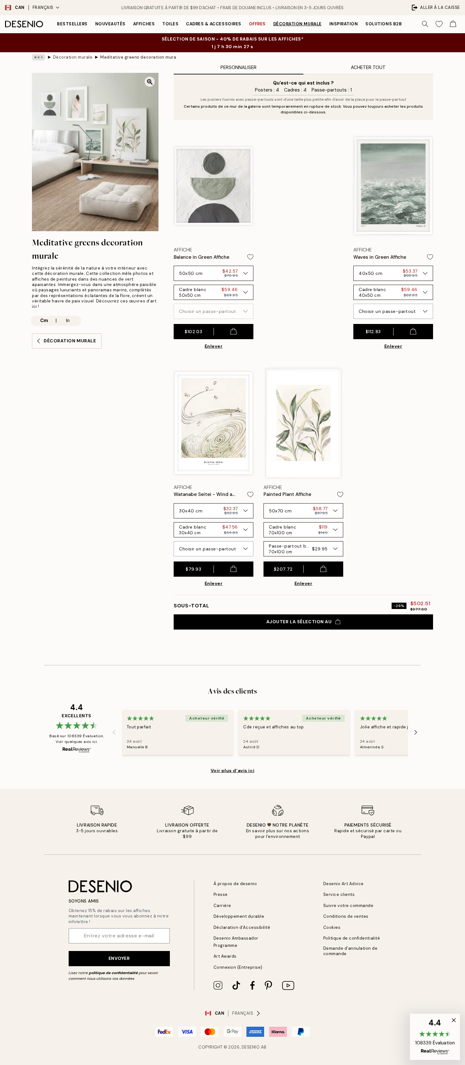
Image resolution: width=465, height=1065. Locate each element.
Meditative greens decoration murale (138, 57)
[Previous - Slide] (114, 732)
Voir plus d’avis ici (232, 770)
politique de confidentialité (113, 972)
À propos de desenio (235, 883)
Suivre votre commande (348, 905)
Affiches (144, 24)
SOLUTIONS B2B (383, 24)
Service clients (339, 894)
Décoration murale (297, 24)
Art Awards (225, 956)
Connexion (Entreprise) (238, 967)
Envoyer (119, 958)
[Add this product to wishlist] (250, 257)
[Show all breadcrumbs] (38, 57)
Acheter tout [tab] (368, 67)
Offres (257, 24)
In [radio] (68, 320)
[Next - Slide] (416, 732)
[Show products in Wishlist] (439, 24)
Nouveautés (110, 24)
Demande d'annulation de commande (350, 951)
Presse (221, 894)
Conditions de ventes (346, 916)
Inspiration (343, 24)
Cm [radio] (44, 320)
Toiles (170, 24)
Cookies (332, 927)
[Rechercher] (425, 24)
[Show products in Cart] (453, 24)
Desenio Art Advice (343, 883)
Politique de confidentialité (351, 938)
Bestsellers (72, 24)
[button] (435, 1037)
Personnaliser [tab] (238, 67)
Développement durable (239, 916)
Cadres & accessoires (213, 24)
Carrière (222, 905)
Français (43, 7)
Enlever (214, 346)
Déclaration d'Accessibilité (242, 927)
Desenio (251, 1047)
